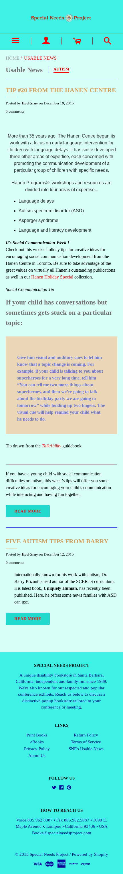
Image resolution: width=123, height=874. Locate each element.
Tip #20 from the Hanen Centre (61, 90)
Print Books (37, 735)
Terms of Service (86, 742)
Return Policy (86, 735)
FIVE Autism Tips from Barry (57, 541)
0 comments (15, 111)
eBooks (37, 742)
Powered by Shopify (90, 854)
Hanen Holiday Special (52, 276)
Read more (27, 511)
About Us (36, 755)
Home (12, 58)
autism (61, 69)
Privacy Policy (37, 748)
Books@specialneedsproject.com (61, 833)
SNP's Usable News (86, 748)
